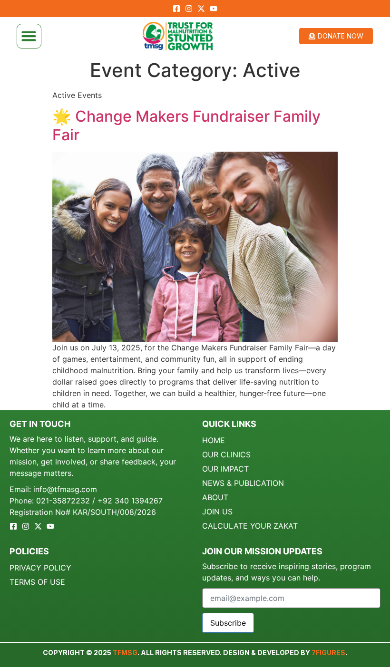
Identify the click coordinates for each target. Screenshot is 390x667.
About (215, 497)
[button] (29, 36)
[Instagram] (189, 8)
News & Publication (243, 483)
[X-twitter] (201, 8)
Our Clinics (226, 454)
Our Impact (225, 469)
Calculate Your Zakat (250, 526)
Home (213, 440)
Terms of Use (37, 582)
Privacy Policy (40, 567)
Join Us (217, 511)
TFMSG (125, 652)
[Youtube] (213, 8)
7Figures (328, 652)
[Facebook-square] (176, 8)
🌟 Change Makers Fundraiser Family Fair (186, 125)
